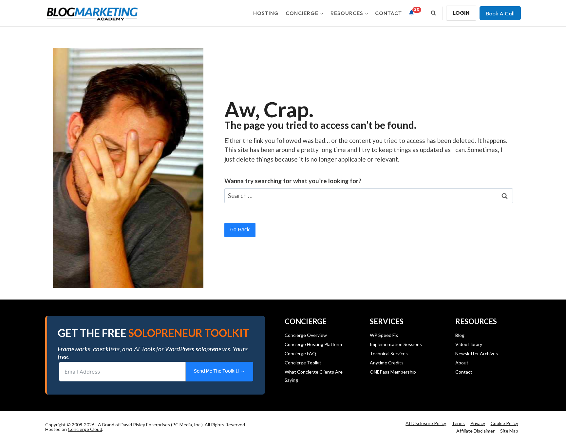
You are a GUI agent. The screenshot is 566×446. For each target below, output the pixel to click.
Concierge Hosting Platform (313, 344)
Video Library (468, 344)
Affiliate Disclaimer (475, 431)
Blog (459, 335)
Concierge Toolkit (303, 362)
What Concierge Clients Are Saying (314, 376)
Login (461, 13)
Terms (458, 423)
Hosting (266, 13)
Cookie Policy (504, 423)
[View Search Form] (433, 13)
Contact (388, 13)
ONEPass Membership (393, 372)
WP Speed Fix (384, 335)
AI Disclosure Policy (426, 423)
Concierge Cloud (85, 429)
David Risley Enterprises (145, 424)
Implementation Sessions (396, 344)
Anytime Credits (387, 362)
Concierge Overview (306, 335)
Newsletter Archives (476, 353)
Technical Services (389, 353)
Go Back (240, 230)
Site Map (509, 431)
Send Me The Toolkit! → (219, 371)
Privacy (477, 423)
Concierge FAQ (300, 353)
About (461, 362)
